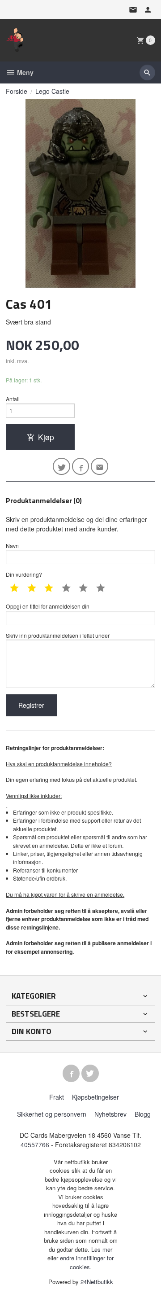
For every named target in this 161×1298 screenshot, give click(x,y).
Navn (12, 545)
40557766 (35, 1144)
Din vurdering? (24, 574)
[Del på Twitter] (61, 466)
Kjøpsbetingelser (95, 1096)
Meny (24, 72)
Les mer (101, 1249)
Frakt (56, 1096)
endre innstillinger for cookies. (87, 1262)
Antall (13, 399)
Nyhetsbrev (110, 1113)
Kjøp (46, 437)
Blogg (143, 1113)
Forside (16, 91)
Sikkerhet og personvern (51, 1113)
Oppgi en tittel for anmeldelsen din (47, 606)
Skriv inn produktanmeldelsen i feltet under (58, 635)
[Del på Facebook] (80, 466)
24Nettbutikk (96, 1281)
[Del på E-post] (99, 466)
